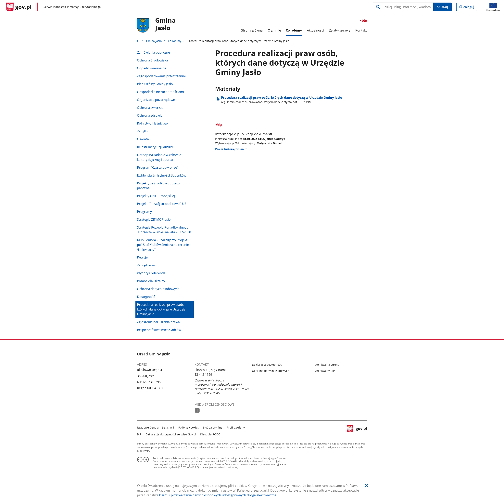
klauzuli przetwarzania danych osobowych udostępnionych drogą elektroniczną (217, 495)
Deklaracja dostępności (267, 364)
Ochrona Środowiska (152, 60)
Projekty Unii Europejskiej (156, 196)
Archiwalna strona (327, 364)
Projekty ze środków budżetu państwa (158, 185)
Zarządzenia (146, 265)
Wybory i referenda (151, 273)
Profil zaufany (236, 427)
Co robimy (174, 41)
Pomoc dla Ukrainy (151, 281)
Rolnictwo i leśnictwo (152, 123)
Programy (144, 211)
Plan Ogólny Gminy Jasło (155, 84)
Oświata (143, 139)
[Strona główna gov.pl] (138, 41)
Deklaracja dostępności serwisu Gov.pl (170, 434)
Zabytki (142, 131)
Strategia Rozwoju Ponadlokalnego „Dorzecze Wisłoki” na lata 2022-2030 (164, 229)
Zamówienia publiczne (153, 52)
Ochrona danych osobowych (158, 289)
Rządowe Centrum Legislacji (155, 427)
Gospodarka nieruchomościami (160, 92)
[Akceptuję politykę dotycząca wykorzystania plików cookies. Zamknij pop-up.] (366, 485)
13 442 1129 (203, 374)
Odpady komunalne (151, 68)
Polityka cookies (188, 427)
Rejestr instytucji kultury (155, 147)
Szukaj (442, 7)
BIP (139, 434)
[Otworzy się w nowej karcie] (197, 410)
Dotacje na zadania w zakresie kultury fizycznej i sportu (159, 157)
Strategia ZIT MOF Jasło (154, 219)
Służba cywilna (212, 427)
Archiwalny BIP (325, 371)
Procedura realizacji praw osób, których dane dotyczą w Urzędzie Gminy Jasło (161, 309)
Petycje (142, 257)
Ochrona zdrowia (149, 115)
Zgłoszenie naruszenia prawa (158, 322)
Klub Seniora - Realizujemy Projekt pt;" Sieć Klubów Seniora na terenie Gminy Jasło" (163, 245)
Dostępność (146, 297)
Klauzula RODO (210, 434)
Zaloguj (470, 8)
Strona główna (252, 30)
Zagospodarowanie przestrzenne (161, 76)
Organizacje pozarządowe (156, 100)
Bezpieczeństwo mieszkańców (159, 330)
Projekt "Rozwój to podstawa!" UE (161, 204)
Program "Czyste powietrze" (157, 167)
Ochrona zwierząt (150, 107)
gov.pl (361, 430)
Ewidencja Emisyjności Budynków (161, 175)
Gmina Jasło (165, 24)
